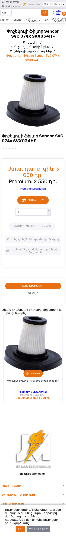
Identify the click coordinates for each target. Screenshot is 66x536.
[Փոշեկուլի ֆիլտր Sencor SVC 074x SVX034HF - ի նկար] (33, 126)
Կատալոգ (17, 20)
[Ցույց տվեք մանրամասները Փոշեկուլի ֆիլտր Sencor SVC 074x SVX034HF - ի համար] (33, 344)
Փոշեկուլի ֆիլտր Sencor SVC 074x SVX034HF (33, 381)
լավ (20, 528)
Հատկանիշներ (33, 285)
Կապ (45, 20)
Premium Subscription (33, 188)
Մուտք (58, 4)
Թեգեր (33, 293)
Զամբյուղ (36, 200)
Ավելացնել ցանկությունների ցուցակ (35, 239)
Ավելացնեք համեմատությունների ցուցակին (35, 251)
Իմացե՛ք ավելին (38, 528)
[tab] (33, 286)
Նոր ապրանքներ (33, 20)
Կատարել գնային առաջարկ (32, 226)
